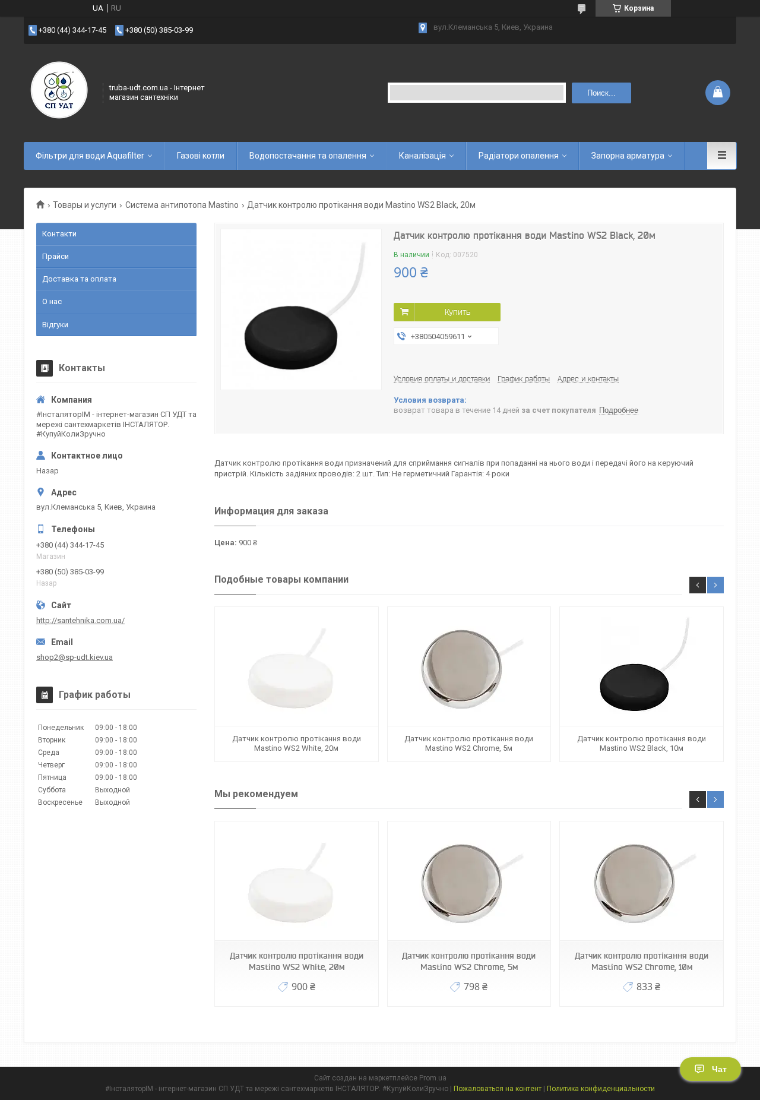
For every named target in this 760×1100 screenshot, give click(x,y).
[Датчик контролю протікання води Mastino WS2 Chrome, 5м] (469, 666)
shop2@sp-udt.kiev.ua (74, 657)
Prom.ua (432, 1078)
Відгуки (55, 324)
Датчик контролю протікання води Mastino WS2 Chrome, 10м (641, 961)
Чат (719, 1069)
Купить (457, 312)
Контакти (59, 233)
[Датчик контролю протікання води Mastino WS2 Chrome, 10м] (641, 881)
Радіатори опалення (519, 155)
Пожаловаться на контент (498, 1089)
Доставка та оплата (79, 278)
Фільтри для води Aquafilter (90, 155)
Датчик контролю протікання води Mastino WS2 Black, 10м (641, 743)
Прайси (55, 256)
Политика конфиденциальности (601, 1089)
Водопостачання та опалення (307, 155)
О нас (52, 301)
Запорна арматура (627, 155)
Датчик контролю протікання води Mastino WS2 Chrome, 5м (468, 743)
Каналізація (422, 155)
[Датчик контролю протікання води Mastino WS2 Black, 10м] (641, 666)
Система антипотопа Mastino (182, 205)
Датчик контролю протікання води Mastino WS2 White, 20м (296, 743)
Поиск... (601, 92)
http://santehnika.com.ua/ (80, 620)
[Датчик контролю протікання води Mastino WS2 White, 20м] (296, 666)
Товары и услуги (84, 205)
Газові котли (200, 155)
